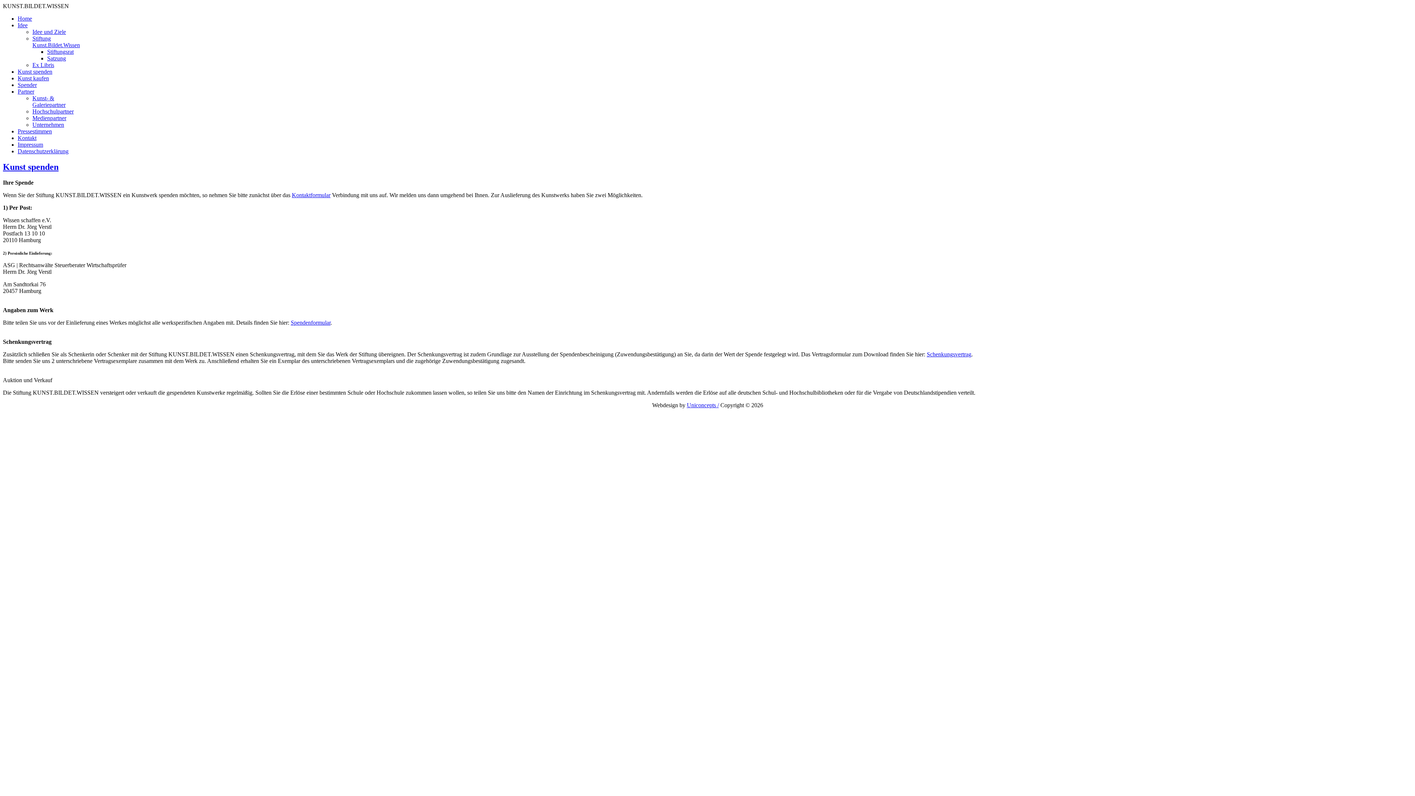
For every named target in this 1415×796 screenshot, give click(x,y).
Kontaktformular (311, 195)
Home (25, 18)
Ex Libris (43, 65)
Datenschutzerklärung (43, 151)
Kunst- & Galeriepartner (49, 101)
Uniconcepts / (703, 405)
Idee (23, 25)
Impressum (30, 145)
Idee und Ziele (49, 32)
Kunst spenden (35, 72)
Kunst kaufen (33, 78)
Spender (27, 85)
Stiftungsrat (60, 52)
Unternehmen (48, 125)
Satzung (56, 58)
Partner (26, 91)
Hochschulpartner (53, 111)
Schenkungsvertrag (949, 354)
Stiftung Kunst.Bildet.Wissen (56, 41)
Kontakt (27, 138)
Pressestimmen (35, 131)
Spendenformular (311, 323)
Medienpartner (49, 118)
